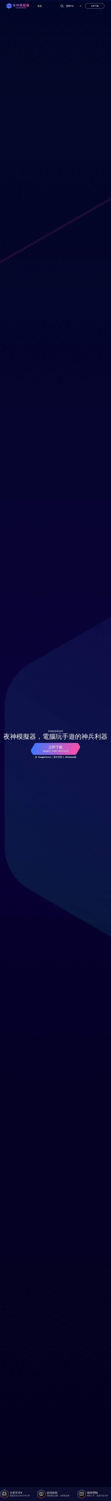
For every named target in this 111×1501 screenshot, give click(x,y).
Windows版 (70, 757)
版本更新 (58, 757)
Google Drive (44, 757)
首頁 (39, 6)
